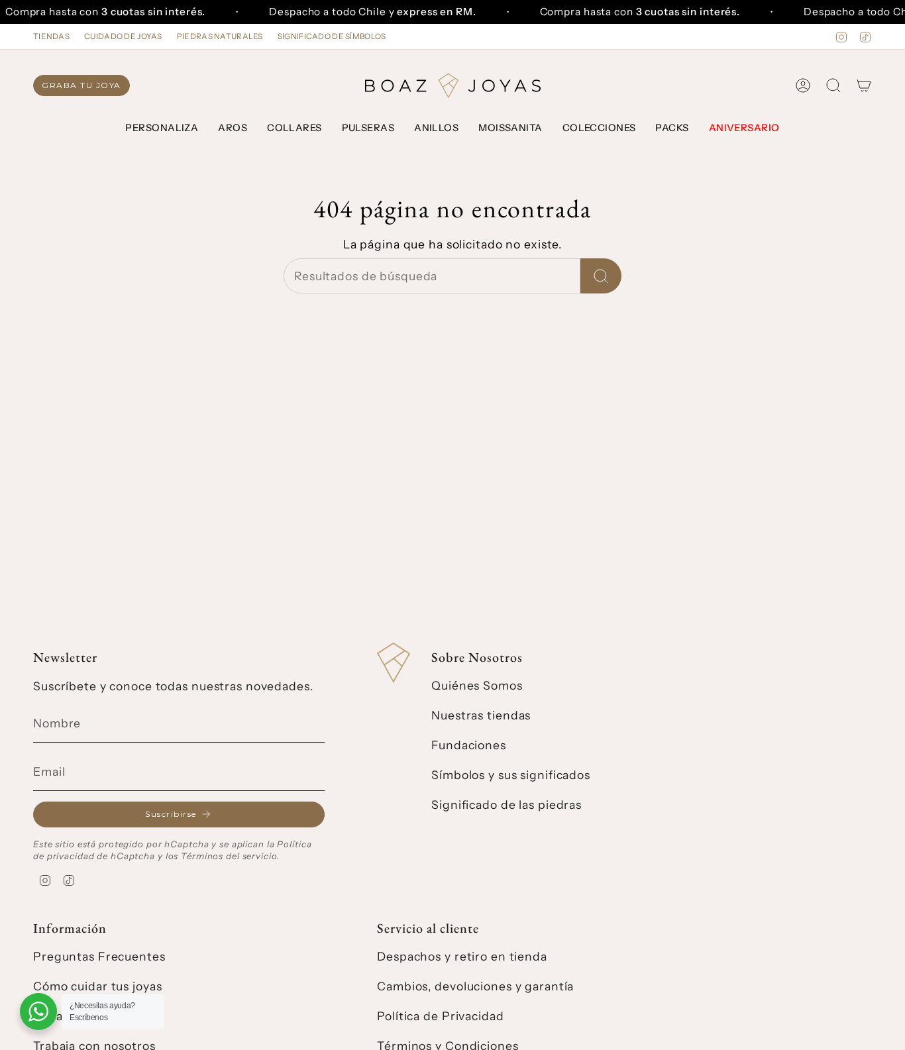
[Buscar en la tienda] (600, 275)
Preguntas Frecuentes (99, 956)
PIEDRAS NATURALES (220, 36)
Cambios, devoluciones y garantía (475, 986)
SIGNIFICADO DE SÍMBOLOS (332, 36)
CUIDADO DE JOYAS (123, 36)
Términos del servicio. (230, 856)
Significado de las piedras (506, 805)
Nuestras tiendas (481, 715)
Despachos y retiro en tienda (462, 956)
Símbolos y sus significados (510, 775)
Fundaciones (468, 745)
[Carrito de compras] (864, 85)
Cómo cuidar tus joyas (97, 986)
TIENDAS (51, 36)
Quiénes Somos (476, 685)
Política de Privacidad (440, 1016)
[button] (161, 128)
